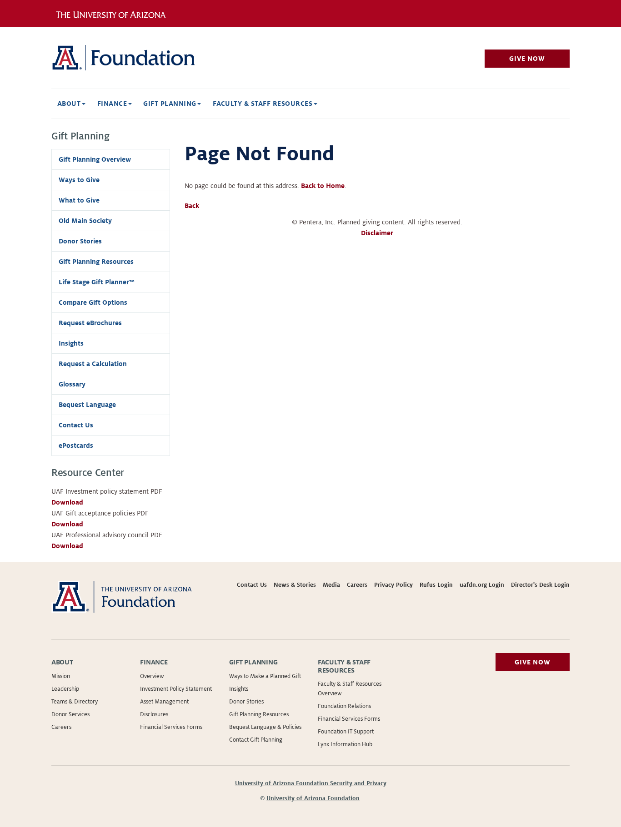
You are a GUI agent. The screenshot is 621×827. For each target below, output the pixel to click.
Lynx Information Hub (345, 744)
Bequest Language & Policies (265, 727)
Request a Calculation (93, 363)
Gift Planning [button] (170, 103)
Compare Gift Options (93, 302)
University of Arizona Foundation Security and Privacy (310, 783)
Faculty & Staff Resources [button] (263, 103)
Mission (60, 676)
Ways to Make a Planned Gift (265, 676)
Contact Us (76, 425)
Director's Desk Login (540, 585)
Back (192, 205)
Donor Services (70, 714)
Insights (71, 343)
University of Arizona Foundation (313, 798)
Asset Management (164, 701)
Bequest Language (87, 404)
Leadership (65, 689)
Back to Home (323, 185)
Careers (357, 585)
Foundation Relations (344, 706)
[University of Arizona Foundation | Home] (133, 57)
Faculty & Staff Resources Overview (349, 689)
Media (331, 585)
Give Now (527, 58)
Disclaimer (377, 233)
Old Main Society (85, 220)
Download (67, 502)
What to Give (79, 200)
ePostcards (76, 445)
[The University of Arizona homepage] (114, 13)
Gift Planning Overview (95, 159)
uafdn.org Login (482, 585)
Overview (152, 676)
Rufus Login (436, 585)
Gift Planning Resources (96, 261)
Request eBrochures (90, 323)
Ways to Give (79, 179)
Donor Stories (80, 241)
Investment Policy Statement (176, 689)
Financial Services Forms (171, 727)
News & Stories (295, 585)
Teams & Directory (74, 701)
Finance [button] (113, 103)
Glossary (72, 384)
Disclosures (154, 714)
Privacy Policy (393, 585)
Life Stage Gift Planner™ (97, 282)
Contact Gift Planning (255, 740)
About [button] (70, 103)
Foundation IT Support (346, 731)
